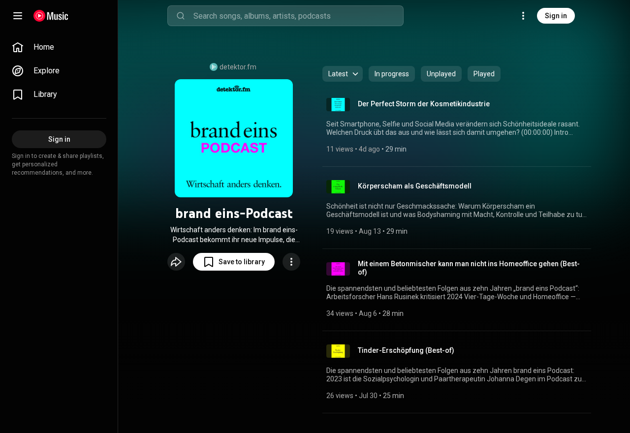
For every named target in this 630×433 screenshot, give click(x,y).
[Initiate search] (181, 16)
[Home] (50, 16)
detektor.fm (238, 67)
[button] (234, 262)
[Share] (176, 262)
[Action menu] (291, 262)
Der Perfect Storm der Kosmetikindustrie (424, 104)
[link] (59, 47)
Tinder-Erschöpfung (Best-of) (406, 350)
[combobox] (298, 16)
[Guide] (18, 16)
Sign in (556, 16)
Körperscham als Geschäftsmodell (415, 186)
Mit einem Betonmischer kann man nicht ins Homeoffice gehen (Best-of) (469, 268)
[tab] (392, 74)
